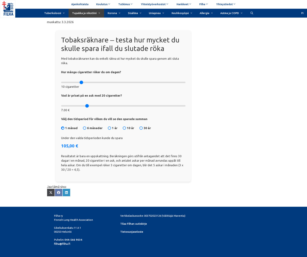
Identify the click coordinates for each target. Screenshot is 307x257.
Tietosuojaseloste (131, 231)
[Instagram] (232, 215)
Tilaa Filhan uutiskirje (133, 223)
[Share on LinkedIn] (66, 192)
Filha (202, 4)
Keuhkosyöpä (180, 13)
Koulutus (101, 4)
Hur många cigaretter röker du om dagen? (91, 72)
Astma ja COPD (229, 13)
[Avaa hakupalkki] (251, 13)
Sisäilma (133, 13)
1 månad (71, 128)
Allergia (204, 13)
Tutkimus (124, 4)
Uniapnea (155, 13)
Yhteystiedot (224, 4)
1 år (114, 128)
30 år (147, 128)
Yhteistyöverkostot (153, 4)
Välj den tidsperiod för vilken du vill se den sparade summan (104, 119)
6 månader (95, 128)
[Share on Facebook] (59, 192)
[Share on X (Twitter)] (51, 192)
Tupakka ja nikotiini (84, 13)
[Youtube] (226, 215)
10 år (130, 128)
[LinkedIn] (220, 215)
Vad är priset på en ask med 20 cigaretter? (91, 95)
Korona (112, 13)
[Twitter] (214, 215)
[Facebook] (207, 215)
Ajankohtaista (79, 4)
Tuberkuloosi (52, 13)
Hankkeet (182, 4)
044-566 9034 (73, 239)
